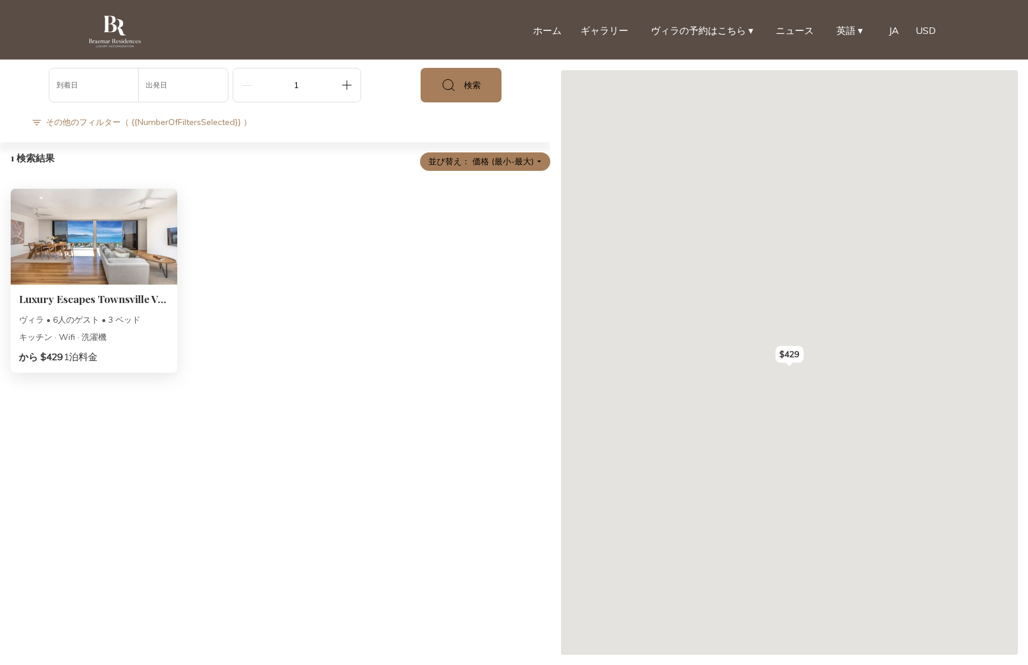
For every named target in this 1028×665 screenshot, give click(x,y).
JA (894, 30)
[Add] (347, 85)
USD (926, 30)
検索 (472, 85)
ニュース (795, 30)
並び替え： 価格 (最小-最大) (481, 161)
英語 (849, 30)
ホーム (547, 30)
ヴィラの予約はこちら (702, 30)
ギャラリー (604, 30)
